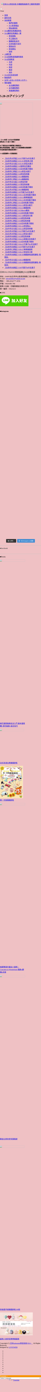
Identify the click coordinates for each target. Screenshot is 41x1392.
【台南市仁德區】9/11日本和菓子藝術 (19, 203)
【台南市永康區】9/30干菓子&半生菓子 (19, 268)
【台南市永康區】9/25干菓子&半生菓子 (19, 247)
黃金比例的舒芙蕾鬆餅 (8, 1139)
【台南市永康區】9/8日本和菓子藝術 (18, 187)
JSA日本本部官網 (11, 75)
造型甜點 (12, 36)
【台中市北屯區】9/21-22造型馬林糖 (18, 229)
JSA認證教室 (9, 59)
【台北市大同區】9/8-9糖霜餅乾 (16, 190)
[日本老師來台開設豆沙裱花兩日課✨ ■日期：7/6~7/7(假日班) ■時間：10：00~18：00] (20, 502)
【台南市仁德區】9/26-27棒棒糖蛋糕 (18, 249)
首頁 (6, 15)
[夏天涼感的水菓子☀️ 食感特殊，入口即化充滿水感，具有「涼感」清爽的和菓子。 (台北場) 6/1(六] (20, 478)
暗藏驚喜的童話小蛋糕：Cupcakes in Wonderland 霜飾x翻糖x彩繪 (12, 969)
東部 (10, 70)
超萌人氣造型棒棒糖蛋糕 (9, 1339)
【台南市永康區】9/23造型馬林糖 (17, 236)
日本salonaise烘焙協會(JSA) (21, 1343)
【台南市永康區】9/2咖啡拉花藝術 (17, 166)
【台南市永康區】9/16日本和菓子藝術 (19, 213)
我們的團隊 (13, 23)
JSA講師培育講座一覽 (12, 33)
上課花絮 (7, 54)
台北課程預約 (14, 85)
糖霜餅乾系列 (14, 41)
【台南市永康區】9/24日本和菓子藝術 (19, 242)
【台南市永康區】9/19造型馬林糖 (17, 218)
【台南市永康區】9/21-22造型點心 (17, 226)
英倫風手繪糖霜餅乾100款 (10, 1309)
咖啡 (10, 52)
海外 (10, 72)
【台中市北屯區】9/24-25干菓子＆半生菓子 (21, 244)
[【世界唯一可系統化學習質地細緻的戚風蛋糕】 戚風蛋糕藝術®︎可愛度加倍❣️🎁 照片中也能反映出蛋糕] (20, 406)
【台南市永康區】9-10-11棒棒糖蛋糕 (18, 197)
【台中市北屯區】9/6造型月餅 (16, 182)
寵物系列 (12, 46)
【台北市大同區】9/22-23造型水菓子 (18, 234)
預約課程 (7, 83)
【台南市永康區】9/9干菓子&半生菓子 (19, 192)
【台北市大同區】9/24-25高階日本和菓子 (20, 239)
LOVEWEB (13, 1347)
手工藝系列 (13, 39)
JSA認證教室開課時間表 (13, 57)
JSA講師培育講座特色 (12, 31)
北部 (10, 62)
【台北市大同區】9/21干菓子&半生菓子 (19, 231)
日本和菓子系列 (15, 44)
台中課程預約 (14, 88)
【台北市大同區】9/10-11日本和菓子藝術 (20, 200)
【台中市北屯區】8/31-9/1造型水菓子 (18, 164)
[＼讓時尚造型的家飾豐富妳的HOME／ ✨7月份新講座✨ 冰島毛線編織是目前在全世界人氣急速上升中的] (20, 359)
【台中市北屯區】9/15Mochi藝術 (16, 210)
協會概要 (7, 20)
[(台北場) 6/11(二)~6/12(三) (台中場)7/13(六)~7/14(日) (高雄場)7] (20, 525)
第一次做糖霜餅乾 (7, 800)
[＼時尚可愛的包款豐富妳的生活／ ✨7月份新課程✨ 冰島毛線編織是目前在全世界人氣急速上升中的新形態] (20, 382)
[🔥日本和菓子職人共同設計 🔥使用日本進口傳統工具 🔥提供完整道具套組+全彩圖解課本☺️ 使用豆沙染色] (20, 454)
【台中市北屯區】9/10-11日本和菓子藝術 (20, 195)
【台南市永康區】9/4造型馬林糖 (16, 174)
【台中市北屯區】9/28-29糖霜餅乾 (17, 260)
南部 (10, 67)
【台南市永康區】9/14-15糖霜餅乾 (17, 208)
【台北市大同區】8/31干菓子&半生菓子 (19, 158)
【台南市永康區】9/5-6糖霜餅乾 (16, 177)
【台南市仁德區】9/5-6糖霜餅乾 (16, 179)
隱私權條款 (13, 28)
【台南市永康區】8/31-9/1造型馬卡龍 (18, 161)
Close (2, 11)
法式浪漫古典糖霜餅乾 (8, 763)
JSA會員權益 (14, 26)
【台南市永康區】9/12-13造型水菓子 (18, 205)
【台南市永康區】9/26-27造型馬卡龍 (18, 252)
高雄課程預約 (14, 91)
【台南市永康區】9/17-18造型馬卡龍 (18, 216)
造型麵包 (12, 49)
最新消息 (7, 18)
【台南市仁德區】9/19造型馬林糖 (17, 221)
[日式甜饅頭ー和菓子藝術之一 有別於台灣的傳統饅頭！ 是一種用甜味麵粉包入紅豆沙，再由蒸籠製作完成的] (20, 331)
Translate (16, 1380)
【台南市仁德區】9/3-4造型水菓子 (17, 171)
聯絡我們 (7, 78)
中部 (10, 65)
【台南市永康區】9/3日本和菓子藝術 (18, 169)
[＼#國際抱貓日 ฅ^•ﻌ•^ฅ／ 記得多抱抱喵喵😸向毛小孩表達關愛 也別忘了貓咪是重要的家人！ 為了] (20, 430)
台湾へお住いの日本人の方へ (15, 80)
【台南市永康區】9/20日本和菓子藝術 (19, 223)
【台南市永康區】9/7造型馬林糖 (16, 184)
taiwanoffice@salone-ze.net (15, 278)
